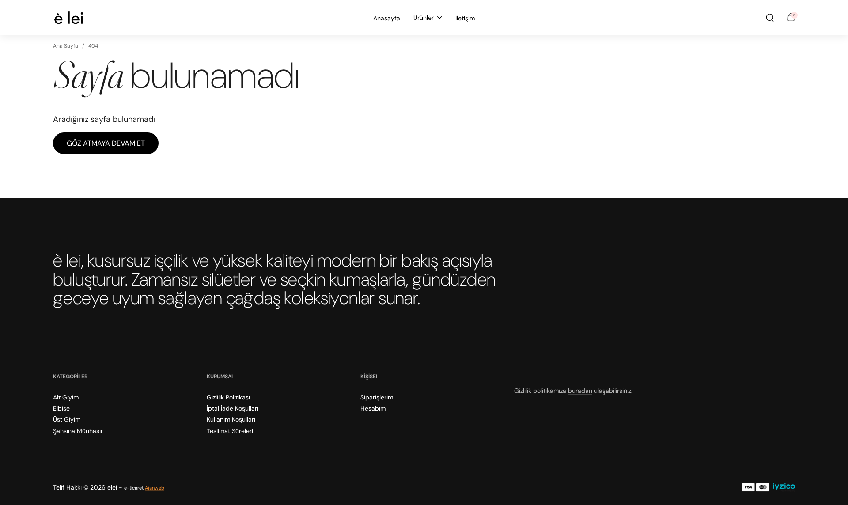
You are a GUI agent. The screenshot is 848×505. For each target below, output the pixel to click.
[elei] (68, 17)
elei (112, 487)
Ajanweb (154, 488)
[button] (770, 18)
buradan (580, 391)
